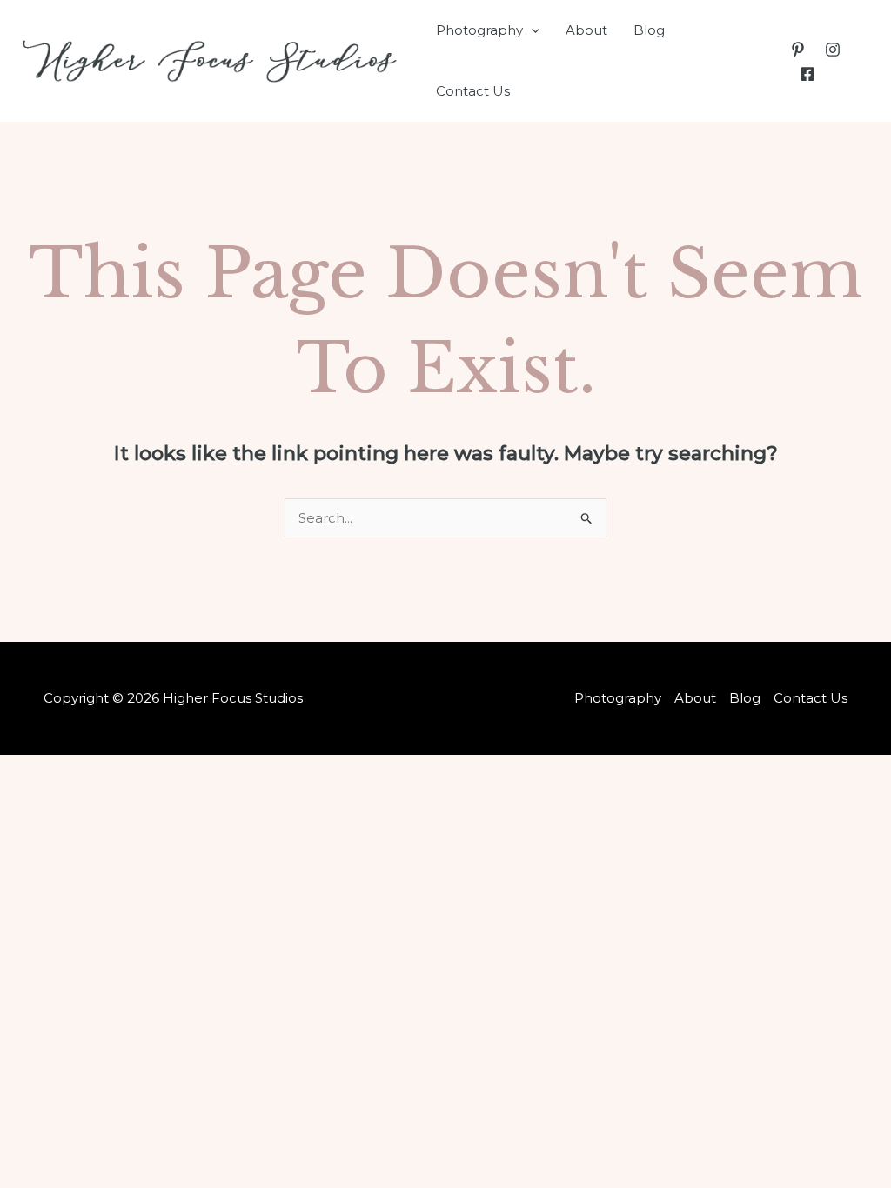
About (586, 30)
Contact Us (473, 91)
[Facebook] (807, 74)
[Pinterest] (798, 49)
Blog (649, 30)
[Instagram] (833, 49)
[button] (531, 30)
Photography (479, 30)
